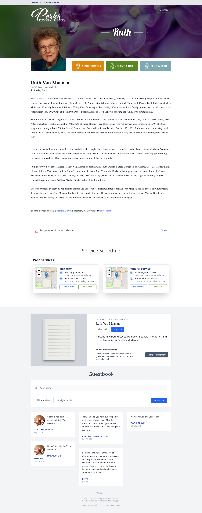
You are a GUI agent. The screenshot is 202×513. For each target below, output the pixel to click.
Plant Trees (87, 287)
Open (164, 230)
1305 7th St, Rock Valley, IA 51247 (80, 281)
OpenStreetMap (104, 505)
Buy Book (118, 329)
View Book (102, 329)
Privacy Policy (93, 501)
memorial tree (64, 210)
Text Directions (68, 287)
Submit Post (158, 400)
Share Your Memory (157, 354)
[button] (46, 275)
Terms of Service (108, 501)
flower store (105, 210)
